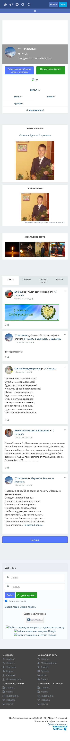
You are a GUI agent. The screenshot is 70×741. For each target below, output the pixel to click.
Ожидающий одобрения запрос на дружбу (19, 70)
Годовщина (12, 695)
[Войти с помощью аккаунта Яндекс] (35, 634)
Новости (10, 663)
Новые (9, 691)
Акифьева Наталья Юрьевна (31, 430)
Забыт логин (12, 606)
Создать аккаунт (26, 595)
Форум (9, 671)
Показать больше (33, 524)
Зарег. (63, 4)
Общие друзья (43, 281)
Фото (44, 675)
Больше (35, 539)
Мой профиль (48, 663)
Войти (10, 595)
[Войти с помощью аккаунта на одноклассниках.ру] (35, 626)
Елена (18, 291)
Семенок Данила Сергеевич (35, 135)
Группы (18, 103)
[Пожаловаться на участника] (26, 54)
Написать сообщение (50, 68)
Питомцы (11, 667)
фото (18, 96)
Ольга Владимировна (27, 368)
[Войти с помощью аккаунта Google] (35, 630)
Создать (10, 687)
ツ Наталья (21, 335)
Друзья (35, 89)
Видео (51, 96)
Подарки (10, 699)
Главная (10, 658)
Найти (9, 703)
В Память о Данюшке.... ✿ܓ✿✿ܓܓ (42, 338)
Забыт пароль (28, 606)
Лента (11, 279)
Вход (54, 4)
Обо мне (27, 279)
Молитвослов (13, 679)
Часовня (10, 675)
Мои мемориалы (35, 128)
